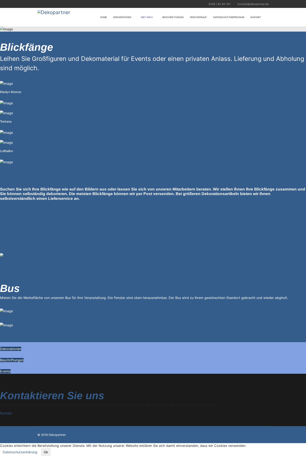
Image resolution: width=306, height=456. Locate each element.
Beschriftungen (12, 360)
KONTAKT (255, 17)
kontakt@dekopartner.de (253, 4)
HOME (103, 17)
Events (5, 371)
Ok (46, 452)
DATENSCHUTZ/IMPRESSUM (228, 17)
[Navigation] (267, 17)
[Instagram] (44, 4)
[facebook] (39, 4)
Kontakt (6, 413)
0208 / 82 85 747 (219, 4)
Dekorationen (10, 349)
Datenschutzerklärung (20, 452)
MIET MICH (147, 17)
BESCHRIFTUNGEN (173, 17)
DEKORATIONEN (122, 17)
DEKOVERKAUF (198, 17)
